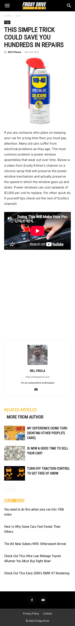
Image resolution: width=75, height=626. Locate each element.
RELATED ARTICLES (20, 409)
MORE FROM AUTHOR (25, 417)
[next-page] (13, 488)
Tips (17, 15)
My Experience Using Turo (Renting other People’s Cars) (47, 433)
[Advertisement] (37, 294)
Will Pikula (14, 52)
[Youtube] (37, 389)
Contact (47, 613)
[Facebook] (32, 600)
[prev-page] (6, 488)
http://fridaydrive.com (38, 376)
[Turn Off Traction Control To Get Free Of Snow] (14, 473)
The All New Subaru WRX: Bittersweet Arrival (35, 544)
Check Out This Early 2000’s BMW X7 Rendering (36, 573)
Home (7, 15)
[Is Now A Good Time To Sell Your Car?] (14, 453)
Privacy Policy (31, 613)
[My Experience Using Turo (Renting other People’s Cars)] (14, 433)
